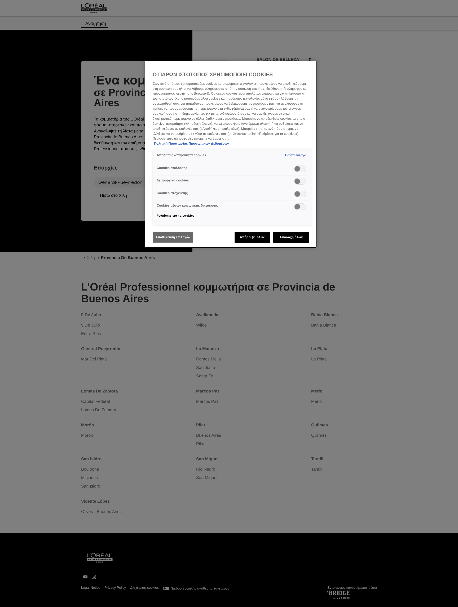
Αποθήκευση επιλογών (173, 237)
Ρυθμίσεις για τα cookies (176, 215)
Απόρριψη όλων (252, 237)
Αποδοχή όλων (291, 237)
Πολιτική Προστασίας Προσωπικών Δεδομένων (191, 143)
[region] (231, 154)
